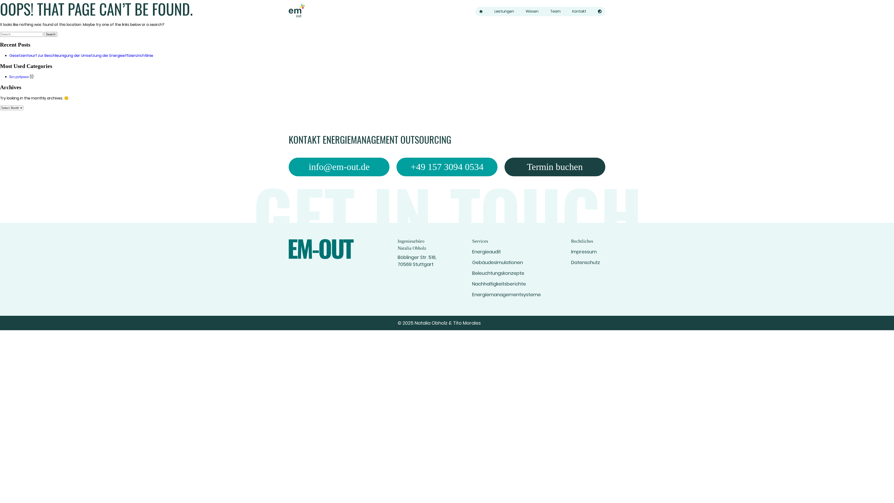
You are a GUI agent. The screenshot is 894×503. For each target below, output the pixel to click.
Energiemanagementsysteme (506, 294)
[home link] (297, 11)
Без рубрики (19, 76)
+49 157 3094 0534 (447, 167)
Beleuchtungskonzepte (498, 273)
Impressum (584, 251)
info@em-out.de (339, 167)
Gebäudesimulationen (497, 262)
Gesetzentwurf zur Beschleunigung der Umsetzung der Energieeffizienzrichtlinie (81, 55)
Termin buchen (555, 167)
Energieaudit (486, 251)
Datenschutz (585, 262)
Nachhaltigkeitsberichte (499, 284)
